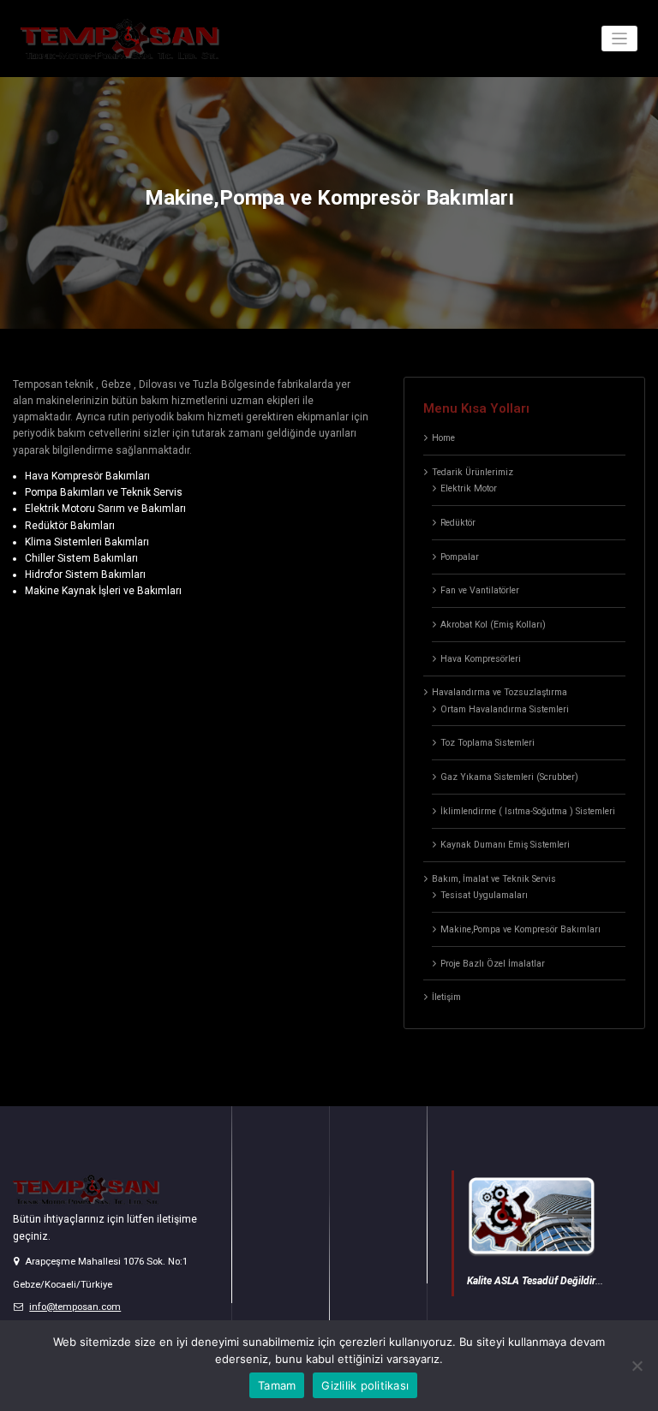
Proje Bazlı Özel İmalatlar (492, 963)
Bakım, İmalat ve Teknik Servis (494, 878)
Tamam (277, 1385)
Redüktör (458, 522)
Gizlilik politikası (365, 1385)
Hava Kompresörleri (480, 658)
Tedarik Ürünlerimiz (472, 472)
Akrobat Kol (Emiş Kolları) (493, 624)
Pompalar (459, 557)
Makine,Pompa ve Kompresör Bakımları (520, 929)
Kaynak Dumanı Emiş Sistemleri (505, 844)
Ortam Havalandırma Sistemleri (504, 709)
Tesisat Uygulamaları (484, 895)
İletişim (446, 997)
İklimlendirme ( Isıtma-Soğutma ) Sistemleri (527, 811)
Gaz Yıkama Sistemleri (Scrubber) (509, 777)
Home (443, 438)
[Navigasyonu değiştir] (619, 39)
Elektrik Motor (468, 488)
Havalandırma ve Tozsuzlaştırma (499, 692)
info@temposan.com (75, 1307)
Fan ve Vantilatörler (479, 590)
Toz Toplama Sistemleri (487, 742)
